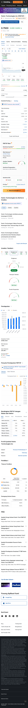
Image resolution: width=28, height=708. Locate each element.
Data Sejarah (19, 45)
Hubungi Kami (18, 629)
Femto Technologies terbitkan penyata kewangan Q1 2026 (12, 215)
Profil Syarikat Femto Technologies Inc (8, 443)
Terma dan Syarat (5, 689)
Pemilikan (12, 45)
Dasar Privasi (4, 694)
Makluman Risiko (4, 698)
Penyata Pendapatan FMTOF (11, 363)
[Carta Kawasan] (4, 49)
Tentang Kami (18, 623)
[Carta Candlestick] (2, 49)
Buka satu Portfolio (5, 629)
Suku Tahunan (11, 371)
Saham (3, 5)
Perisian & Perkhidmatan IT (20, 449)
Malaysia (19, 5)
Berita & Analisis (16, 41)
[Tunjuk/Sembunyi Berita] (9, 49)
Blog (2, 623)
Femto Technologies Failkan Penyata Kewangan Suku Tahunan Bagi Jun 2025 (12, 224)
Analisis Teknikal (7, 248)
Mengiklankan (18, 626)
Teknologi (24, 452)
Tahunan (3, 371)
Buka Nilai (23, 86)
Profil (7, 45)
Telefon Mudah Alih (5, 626)
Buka (16, 435)
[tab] (6, 253)
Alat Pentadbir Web (5, 632)
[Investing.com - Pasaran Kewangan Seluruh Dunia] (8, 2)
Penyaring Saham (11, 5)
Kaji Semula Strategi (9, 36)
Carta (8, 41)
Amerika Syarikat (22, 455)
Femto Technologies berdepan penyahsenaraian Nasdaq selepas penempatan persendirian (11, 235)
